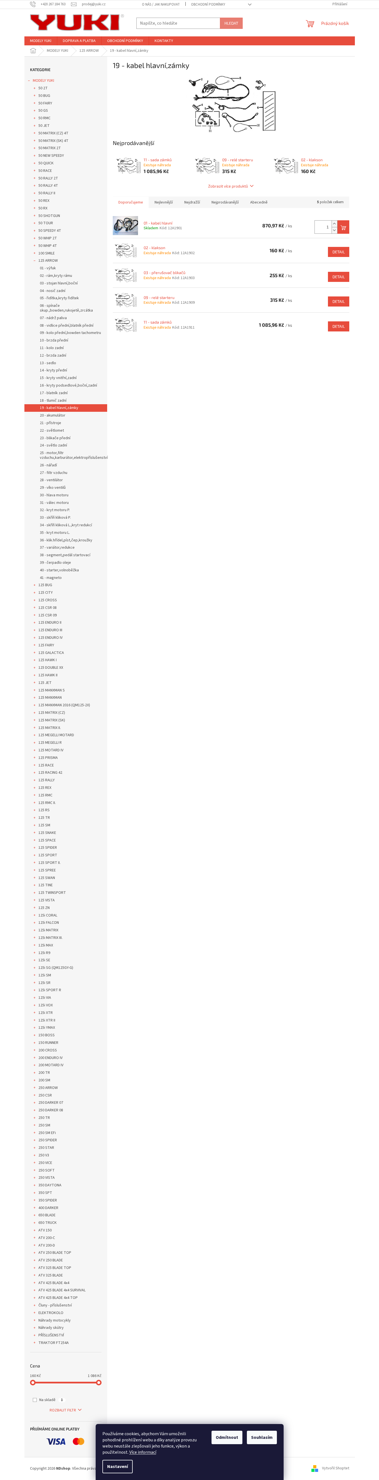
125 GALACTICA (51, 653)
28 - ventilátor (51, 480)
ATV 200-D (46, 1245)
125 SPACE (47, 840)
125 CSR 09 (47, 615)
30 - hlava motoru (54, 495)
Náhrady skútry (51, 1328)
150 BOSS (46, 1035)
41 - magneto (51, 578)
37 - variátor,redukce (57, 547)
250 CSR (45, 1095)
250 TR (44, 1118)
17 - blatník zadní (54, 393)
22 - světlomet (52, 430)
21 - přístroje (50, 423)
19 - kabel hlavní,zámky (59, 408)
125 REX (44, 788)
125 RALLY (46, 780)
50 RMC (44, 118)
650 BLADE (47, 1215)
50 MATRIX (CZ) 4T (53, 133)
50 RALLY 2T (48, 178)
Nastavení (117, 1466)
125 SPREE (47, 870)
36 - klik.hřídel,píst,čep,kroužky (66, 540)
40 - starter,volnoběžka (59, 570)
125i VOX (45, 1005)
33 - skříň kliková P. (55, 517)
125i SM (44, 975)
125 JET (45, 683)
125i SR (44, 983)
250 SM (44, 1125)
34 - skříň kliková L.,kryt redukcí (66, 525)
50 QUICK (46, 163)
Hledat (231, 23)
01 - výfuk (48, 268)
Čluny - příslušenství (55, 1305)
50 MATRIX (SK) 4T (53, 141)
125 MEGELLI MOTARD (56, 735)
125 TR (44, 817)
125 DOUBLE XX (50, 667)
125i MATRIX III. (50, 938)
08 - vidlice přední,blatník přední (66, 325)
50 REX (43, 201)
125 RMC (45, 795)
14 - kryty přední (53, 370)
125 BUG (45, 585)
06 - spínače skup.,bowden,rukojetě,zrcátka (66, 308)
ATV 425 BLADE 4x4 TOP (58, 1298)
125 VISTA (46, 900)
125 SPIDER (47, 847)
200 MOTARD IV (50, 1065)
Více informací (142, 1452)
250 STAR (46, 1148)
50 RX (42, 208)
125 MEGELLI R (50, 742)
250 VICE (45, 1163)
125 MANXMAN (50, 697)
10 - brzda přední (54, 340)
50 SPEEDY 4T (49, 230)
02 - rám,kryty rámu (56, 276)
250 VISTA (46, 1177)
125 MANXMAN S (51, 690)
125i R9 (44, 953)
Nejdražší (192, 202)
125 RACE (46, 765)
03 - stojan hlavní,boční (59, 283)
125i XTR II (46, 1020)
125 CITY (45, 592)
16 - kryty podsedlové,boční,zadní (68, 385)
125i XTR (45, 1013)
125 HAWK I (47, 660)
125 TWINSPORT (52, 893)
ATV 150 (45, 1230)
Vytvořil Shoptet (335, 1468)
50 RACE (45, 171)
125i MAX (45, 945)
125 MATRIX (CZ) (51, 713)
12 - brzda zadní (53, 355)
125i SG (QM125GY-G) (55, 968)
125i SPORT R (49, 990)
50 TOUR (45, 223)
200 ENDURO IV (50, 1058)
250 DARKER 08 (50, 1110)
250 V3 (43, 1155)
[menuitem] (40, 40)
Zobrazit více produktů (228, 186)
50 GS (43, 110)
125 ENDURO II (49, 622)
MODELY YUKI (43, 80)
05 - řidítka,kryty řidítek (59, 298)
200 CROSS (47, 1050)
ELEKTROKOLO (50, 1313)
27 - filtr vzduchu (53, 473)
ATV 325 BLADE (50, 1275)
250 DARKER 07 (50, 1102)
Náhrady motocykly (54, 1320)
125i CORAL (47, 915)
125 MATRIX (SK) (51, 720)
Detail (338, 251)
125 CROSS (47, 600)
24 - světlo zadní (53, 445)
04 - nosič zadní (52, 291)
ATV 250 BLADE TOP (54, 1252)
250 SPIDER (47, 1140)
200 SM (44, 1080)
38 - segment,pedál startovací (65, 555)
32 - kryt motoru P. (55, 510)
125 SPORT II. (49, 863)
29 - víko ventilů (53, 487)
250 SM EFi (47, 1133)
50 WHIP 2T (47, 238)
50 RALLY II (46, 193)
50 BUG (44, 96)
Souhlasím (262, 1437)
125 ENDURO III (50, 630)
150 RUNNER (48, 1043)
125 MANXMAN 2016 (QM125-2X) (64, 705)
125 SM (44, 825)
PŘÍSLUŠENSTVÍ (51, 1335)
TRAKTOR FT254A (53, 1343)
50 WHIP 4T (47, 246)
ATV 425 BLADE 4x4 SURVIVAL (62, 1290)
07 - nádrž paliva (53, 318)
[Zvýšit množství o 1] (334, 224)
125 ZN (44, 908)
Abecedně (259, 202)
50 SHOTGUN (49, 216)
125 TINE (45, 885)
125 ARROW (48, 260)
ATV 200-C (46, 1238)
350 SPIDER (47, 1200)
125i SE (44, 960)
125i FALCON (48, 922)
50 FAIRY (45, 103)
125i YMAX (46, 1027)
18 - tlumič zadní (53, 400)
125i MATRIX (48, 930)
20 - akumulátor (52, 415)
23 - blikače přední (55, 438)
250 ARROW (48, 1088)
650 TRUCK (47, 1223)
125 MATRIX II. (49, 728)
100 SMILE (46, 253)
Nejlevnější (164, 202)
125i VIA (44, 997)
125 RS (44, 810)
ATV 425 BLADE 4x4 (53, 1283)
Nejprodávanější (225, 202)
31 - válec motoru (54, 503)
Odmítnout (227, 1437)
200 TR (44, 1072)
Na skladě (51, 1400)
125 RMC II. (47, 803)
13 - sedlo (48, 363)
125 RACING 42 (50, 772)
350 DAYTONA (49, 1185)
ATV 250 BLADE (50, 1260)
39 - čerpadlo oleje (55, 562)
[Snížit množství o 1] (334, 230)
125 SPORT (47, 855)
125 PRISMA (48, 758)
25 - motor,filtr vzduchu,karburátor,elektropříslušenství (73, 455)
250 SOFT (46, 1170)
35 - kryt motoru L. (55, 533)
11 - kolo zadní (52, 348)
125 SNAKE (47, 833)
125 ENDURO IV (50, 637)
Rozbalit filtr (63, 1410)
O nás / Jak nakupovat (161, 4)
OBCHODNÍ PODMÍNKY (208, 4)
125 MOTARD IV (50, 750)
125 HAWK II (48, 675)
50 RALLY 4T (48, 185)
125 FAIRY (46, 645)
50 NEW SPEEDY (51, 155)
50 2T (43, 88)
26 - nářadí (48, 465)
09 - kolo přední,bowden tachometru (70, 333)
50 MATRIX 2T (49, 148)
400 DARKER (48, 1208)
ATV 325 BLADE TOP (54, 1268)
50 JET (44, 125)
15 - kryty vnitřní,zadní (58, 378)
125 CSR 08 (47, 608)
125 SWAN (46, 878)
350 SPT (45, 1193)
